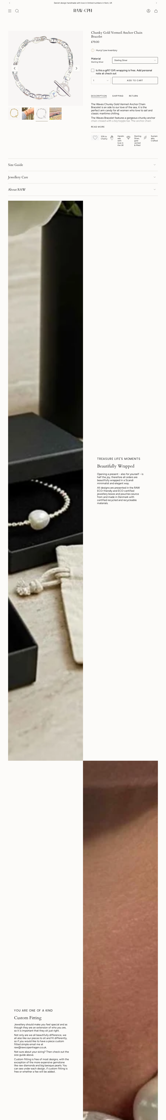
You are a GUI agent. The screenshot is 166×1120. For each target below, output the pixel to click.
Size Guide (15, 165)
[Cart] (156, 11)
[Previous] (9, 2)
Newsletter (116, 3)
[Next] (156, 2)
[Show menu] (9, 11)
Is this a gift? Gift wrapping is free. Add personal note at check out (124, 72)
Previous (14, 68)
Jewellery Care (18, 177)
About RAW (17, 189)
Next (76, 68)
